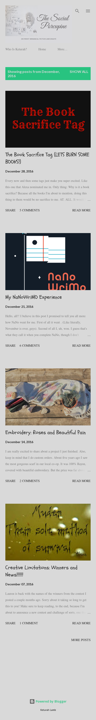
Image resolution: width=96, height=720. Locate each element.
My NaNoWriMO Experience (33, 297)
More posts (81, 640)
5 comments (30, 210)
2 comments (30, 481)
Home (42, 49)
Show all (79, 71)
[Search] (77, 8)
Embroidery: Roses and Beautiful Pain (45, 432)
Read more (81, 210)
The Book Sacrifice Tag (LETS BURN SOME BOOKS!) (47, 158)
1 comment (29, 623)
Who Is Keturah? (16, 49)
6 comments (30, 345)
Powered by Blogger (51, 701)
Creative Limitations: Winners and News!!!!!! (41, 571)
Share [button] (10, 210)
